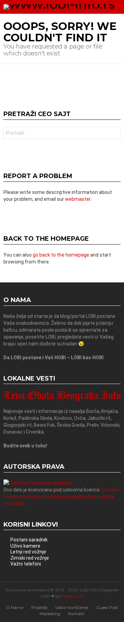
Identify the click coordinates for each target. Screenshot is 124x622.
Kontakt (76, 613)
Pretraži (114, 134)
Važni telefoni (25, 564)
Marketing (50, 613)
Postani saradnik (29, 539)
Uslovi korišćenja (72, 607)
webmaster (78, 199)
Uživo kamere (25, 546)
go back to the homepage (61, 255)
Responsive (73, 596)
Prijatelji (39, 607)
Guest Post (107, 607)
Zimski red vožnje (29, 558)
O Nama (14, 607)
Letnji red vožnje (28, 551)
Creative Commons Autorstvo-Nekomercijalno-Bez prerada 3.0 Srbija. (61, 496)
